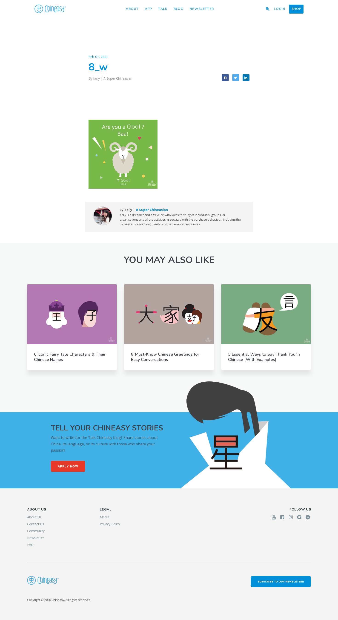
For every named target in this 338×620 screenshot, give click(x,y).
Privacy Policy (110, 524)
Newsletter (202, 9)
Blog (178, 9)
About (132, 9)
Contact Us (35, 524)
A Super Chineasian (117, 78)
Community (36, 531)
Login (279, 9)
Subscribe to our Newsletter (281, 581)
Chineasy (50, 9)
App (148, 9)
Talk (162, 9)
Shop (296, 9)
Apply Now (68, 466)
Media (104, 517)
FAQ (30, 544)
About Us (34, 517)
